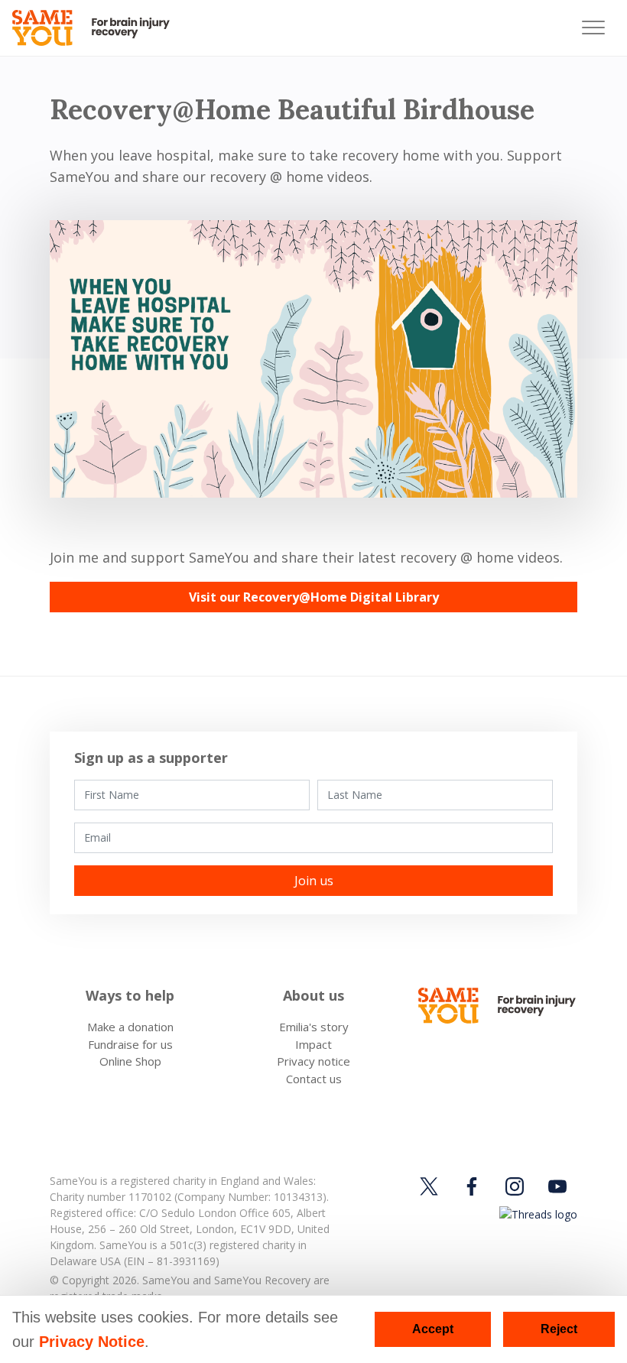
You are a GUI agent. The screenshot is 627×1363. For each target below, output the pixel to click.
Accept (432, 1328)
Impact (313, 1044)
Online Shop (130, 1061)
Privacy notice (313, 1061)
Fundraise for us (130, 1044)
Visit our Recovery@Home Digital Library (314, 597)
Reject (559, 1328)
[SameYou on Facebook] (472, 1186)
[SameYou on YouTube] (557, 1186)
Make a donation (130, 1026)
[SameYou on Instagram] (514, 1186)
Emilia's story (314, 1026)
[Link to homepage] (97, 28)
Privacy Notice (92, 1341)
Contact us (314, 1078)
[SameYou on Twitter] (431, 1186)
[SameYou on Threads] (536, 1213)
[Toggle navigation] (593, 27)
